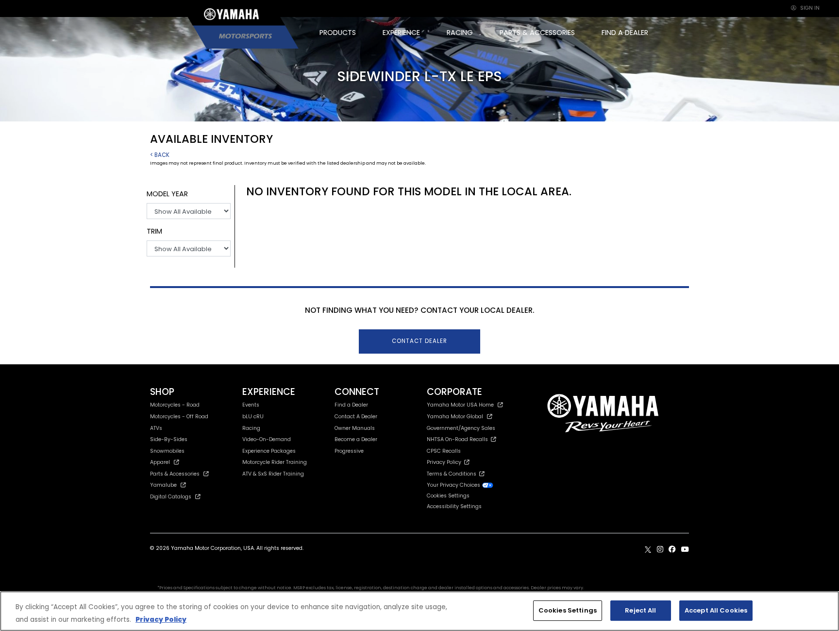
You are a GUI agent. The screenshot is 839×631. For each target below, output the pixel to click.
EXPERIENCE (401, 32)
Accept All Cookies (716, 610)
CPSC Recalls (444, 451)
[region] (419, 611)
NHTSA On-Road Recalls (459, 439)
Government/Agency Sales (461, 428)
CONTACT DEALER (419, 341)
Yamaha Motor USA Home (460, 405)
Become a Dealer (356, 439)
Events (250, 405)
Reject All (640, 610)
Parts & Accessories (175, 474)
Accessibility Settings (454, 506)
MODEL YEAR (167, 194)
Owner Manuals (355, 428)
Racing (251, 428)
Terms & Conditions (453, 474)
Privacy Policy (445, 462)
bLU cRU (253, 416)
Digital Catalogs (170, 496)
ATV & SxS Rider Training (273, 474)
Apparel (160, 462)
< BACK (159, 155)
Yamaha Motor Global (455, 416)
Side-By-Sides (168, 439)
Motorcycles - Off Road (179, 416)
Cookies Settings (567, 610)
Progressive (349, 451)
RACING (460, 32)
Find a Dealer (351, 405)
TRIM (154, 231)
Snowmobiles (167, 451)
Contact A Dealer (356, 416)
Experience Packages (269, 451)
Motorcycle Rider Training (274, 462)
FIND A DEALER (625, 32)
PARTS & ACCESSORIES (537, 32)
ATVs (156, 428)
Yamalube (163, 485)
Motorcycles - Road (175, 405)
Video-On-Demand (266, 439)
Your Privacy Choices (454, 485)
